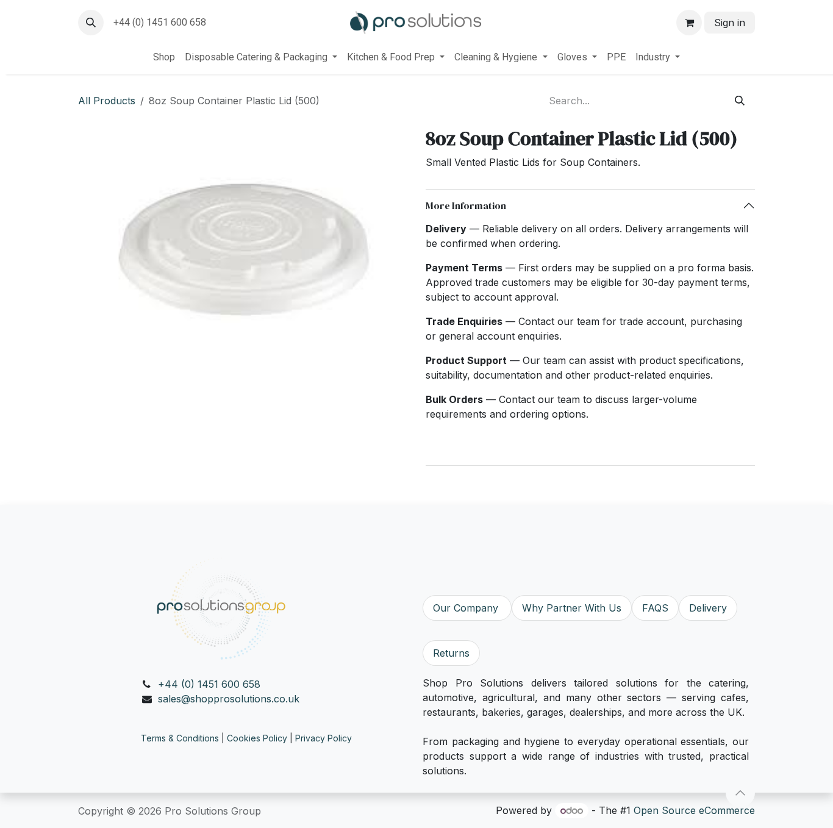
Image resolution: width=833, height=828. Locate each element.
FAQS (655, 608)
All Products (106, 101)
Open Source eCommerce (694, 810)
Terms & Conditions (180, 738)
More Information (466, 205)
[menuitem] (164, 57)
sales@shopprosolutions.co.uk (228, 699)
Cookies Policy (257, 738)
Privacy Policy (323, 738)
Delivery (708, 608)
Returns (451, 653)
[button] (91, 22)
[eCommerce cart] (689, 22)
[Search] (739, 100)
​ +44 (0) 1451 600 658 (158, 22)
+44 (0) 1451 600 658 (209, 684)
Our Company (467, 608)
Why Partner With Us (571, 608)
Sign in (729, 22)
